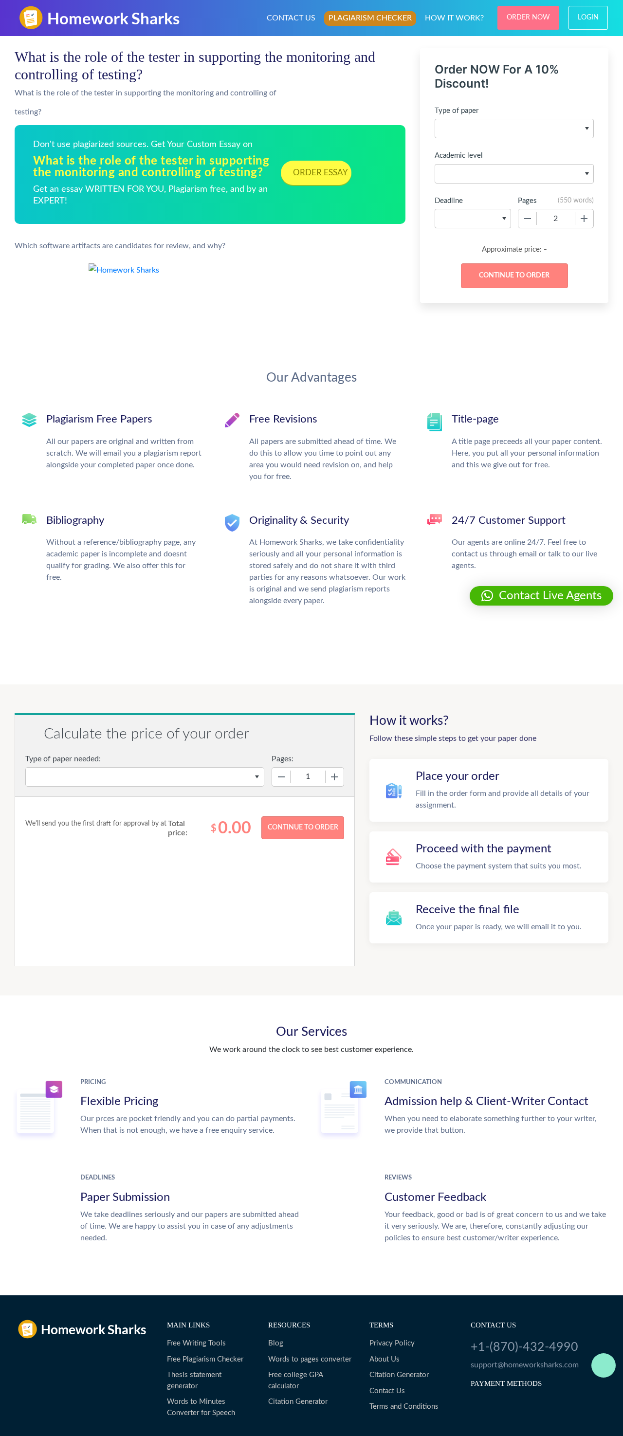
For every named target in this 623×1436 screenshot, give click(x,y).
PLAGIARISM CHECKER (370, 18)
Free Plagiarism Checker (205, 1359)
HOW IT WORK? (454, 18)
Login (588, 17)
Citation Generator (298, 1401)
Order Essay (320, 172)
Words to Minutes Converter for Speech (201, 1407)
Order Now (528, 17)
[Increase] (584, 218)
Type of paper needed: (63, 759)
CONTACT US (291, 18)
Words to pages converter (309, 1359)
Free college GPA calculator (295, 1380)
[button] (541, 596)
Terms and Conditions (404, 1406)
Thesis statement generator (194, 1380)
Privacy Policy (392, 1343)
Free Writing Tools (196, 1343)
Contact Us (387, 1391)
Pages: (282, 759)
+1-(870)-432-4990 (524, 1347)
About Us (384, 1359)
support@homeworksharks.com (525, 1365)
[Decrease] (527, 218)
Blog (275, 1343)
